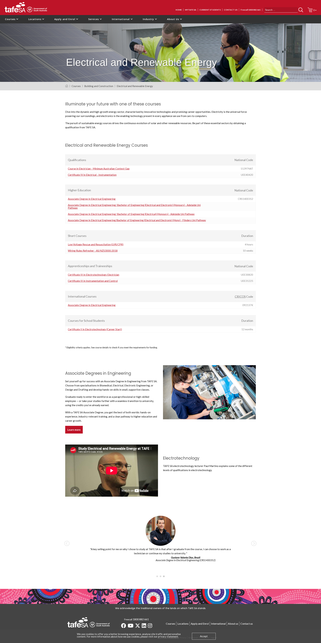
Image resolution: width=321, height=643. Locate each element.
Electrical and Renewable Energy (135, 86)
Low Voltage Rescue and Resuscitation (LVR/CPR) (95, 244)
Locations (35, 19)
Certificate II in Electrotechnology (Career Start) (95, 329)
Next (254, 543)
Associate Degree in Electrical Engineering (92, 198)
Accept (204, 636)
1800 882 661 (141, 619)
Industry (149, 19)
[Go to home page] (66, 86)
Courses (10, 19)
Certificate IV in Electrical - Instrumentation (92, 174)
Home (179, 10)
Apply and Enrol (65, 19)
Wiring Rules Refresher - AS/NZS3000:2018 (93, 250)
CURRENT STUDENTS (210, 10)
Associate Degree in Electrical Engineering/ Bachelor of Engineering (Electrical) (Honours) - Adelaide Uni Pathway (131, 214)
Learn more (74, 429)
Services (94, 19)
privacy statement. (168, 636)
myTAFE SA (190, 10)
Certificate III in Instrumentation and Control (93, 280)
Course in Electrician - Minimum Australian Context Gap (99, 168)
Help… (90, 160)
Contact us (230, 10)
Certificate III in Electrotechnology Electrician (93, 274)
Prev (67, 543)
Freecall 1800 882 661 (251, 10)
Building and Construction (98, 86)
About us (233, 623)
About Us (173, 19)
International (121, 19)
